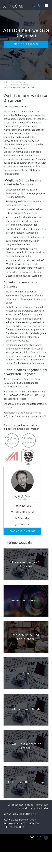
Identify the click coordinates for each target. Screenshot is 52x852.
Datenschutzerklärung (21, 804)
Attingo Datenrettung (13, 82)
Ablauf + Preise (39, 808)
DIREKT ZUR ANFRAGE (26, 44)
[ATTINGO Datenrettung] (13, 4)
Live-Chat (24, 524)
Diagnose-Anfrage (22, 531)
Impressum (42, 804)
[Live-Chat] (34, 5)
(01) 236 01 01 (24, 506)
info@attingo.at (24, 512)
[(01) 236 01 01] (40, 6)
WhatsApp (24, 518)
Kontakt (24, 808)
